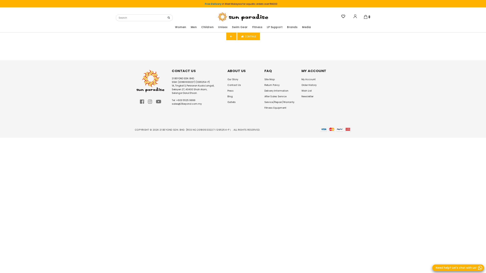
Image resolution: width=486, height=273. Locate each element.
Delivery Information (276, 90)
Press (230, 90)
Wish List (306, 90)
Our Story (232, 79)
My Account (308, 79)
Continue (250, 36)
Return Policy (272, 85)
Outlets (231, 102)
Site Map (269, 79)
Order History (309, 85)
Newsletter (307, 96)
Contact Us (234, 85)
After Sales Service (275, 96)
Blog (230, 96)
